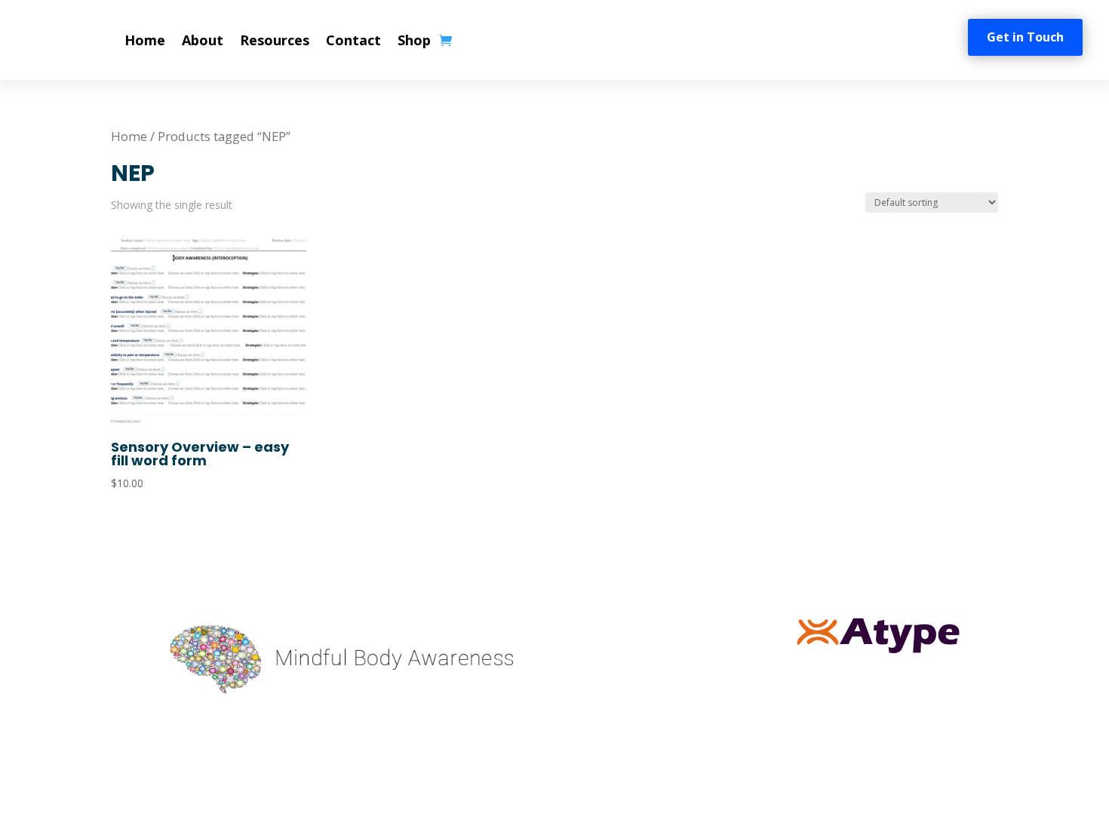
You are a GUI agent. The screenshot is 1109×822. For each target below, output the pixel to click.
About (202, 40)
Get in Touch (1025, 37)
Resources (274, 40)
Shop (414, 40)
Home (144, 40)
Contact (353, 40)
